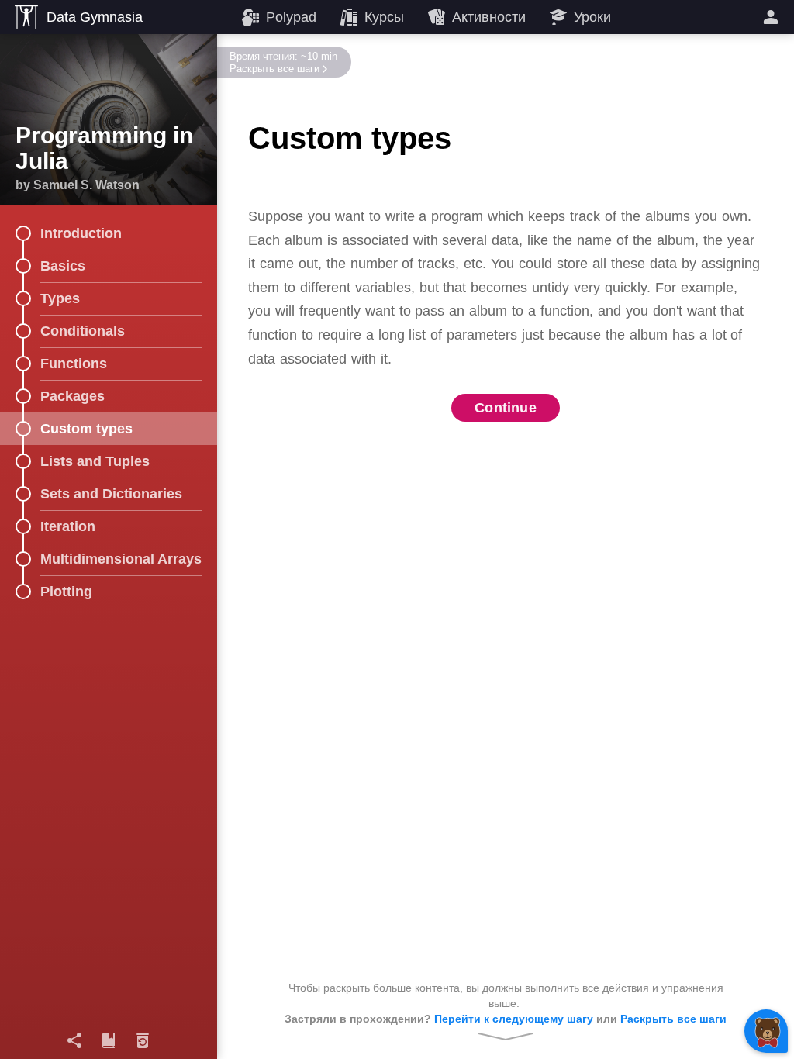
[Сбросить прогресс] (143, 1040)
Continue (506, 408)
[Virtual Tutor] (766, 1031)
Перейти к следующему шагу (513, 1018)
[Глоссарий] (108, 1040)
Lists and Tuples (95, 461)
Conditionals (82, 331)
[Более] (773, 17)
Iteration (67, 526)
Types (60, 298)
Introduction (81, 233)
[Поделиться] (74, 1040)
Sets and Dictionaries (111, 494)
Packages (72, 396)
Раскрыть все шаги (274, 68)
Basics (62, 266)
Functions (73, 363)
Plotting (66, 591)
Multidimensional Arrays (121, 559)
